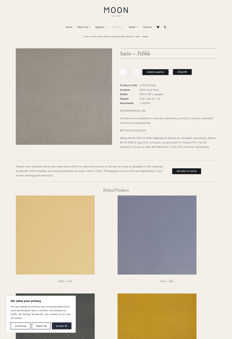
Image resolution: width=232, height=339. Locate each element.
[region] (41, 314)
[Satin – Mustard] (157, 295)
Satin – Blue (167, 281)
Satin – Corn (65, 281)
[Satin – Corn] (55, 197)
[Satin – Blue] (157, 197)
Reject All (41, 326)
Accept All (61, 326)
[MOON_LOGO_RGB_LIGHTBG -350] (116, 5)
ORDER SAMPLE (155, 72)
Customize (20, 326)
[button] (165, 27)
